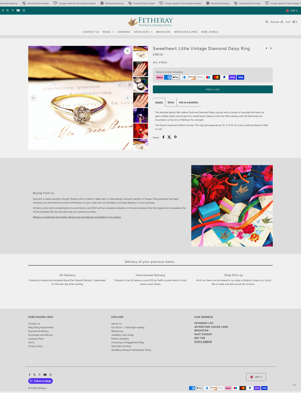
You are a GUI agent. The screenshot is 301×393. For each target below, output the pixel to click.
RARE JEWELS (209, 32)
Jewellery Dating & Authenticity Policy (131, 350)
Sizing (171, 102)
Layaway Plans (36, 338)
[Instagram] (23, 11)
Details (159, 102)
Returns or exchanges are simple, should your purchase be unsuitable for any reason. (77, 217)
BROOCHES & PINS (186, 32)
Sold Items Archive (121, 346)
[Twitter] (7, 11)
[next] (271, 48)
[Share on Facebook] (163, 138)
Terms (31, 342)
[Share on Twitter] (169, 138)
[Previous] (33, 97)
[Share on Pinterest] (175, 138)
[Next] (127, 97)
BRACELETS (163, 32)
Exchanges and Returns (40, 335)
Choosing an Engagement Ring (127, 342)
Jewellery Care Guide (122, 335)
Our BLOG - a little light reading (127, 327)
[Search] (267, 21)
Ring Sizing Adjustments (41, 327)
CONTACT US (91, 32)
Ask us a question (188, 102)
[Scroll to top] (294, 384)
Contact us (34, 323)
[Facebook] (3, 11)
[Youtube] (18, 11)
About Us (116, 323)
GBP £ (294, 10)
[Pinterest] (12, 11)
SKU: (155, 62)
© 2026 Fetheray (37, 388)
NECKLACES (141, 32)
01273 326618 (203, 341)
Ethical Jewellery (120, 338)
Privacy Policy (35, 346)
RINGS (107, 32)
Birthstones (117, 331)
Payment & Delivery (38, 331)
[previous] (266, 48)
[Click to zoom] (127, 50)
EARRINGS (124, 32)
